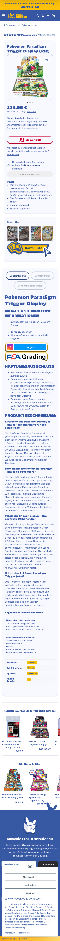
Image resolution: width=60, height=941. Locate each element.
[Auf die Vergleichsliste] (40, 60)
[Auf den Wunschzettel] (47, 60)
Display (30, 668)
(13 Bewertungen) (27, 34)
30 (28, 679)
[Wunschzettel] (48, 15)
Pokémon (31, 662)
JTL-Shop (21, 938)
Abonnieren (48, 864)
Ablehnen (30, 893)
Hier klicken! (13, 154)
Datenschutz (24, 932)
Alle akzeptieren (30, 877)
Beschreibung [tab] (18, 275)
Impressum (10, 932)
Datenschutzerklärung (15, 848)
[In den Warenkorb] (6, 31)
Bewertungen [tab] (42, 275)
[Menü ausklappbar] (3, 15)
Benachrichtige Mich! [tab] (30, 285)
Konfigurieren (30, 885)
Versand (31, 111)
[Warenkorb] (53, 15)
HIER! (36, 6)
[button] (37, 15)
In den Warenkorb (30, 174)
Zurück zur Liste (13, 25)
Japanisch (32, 673)
